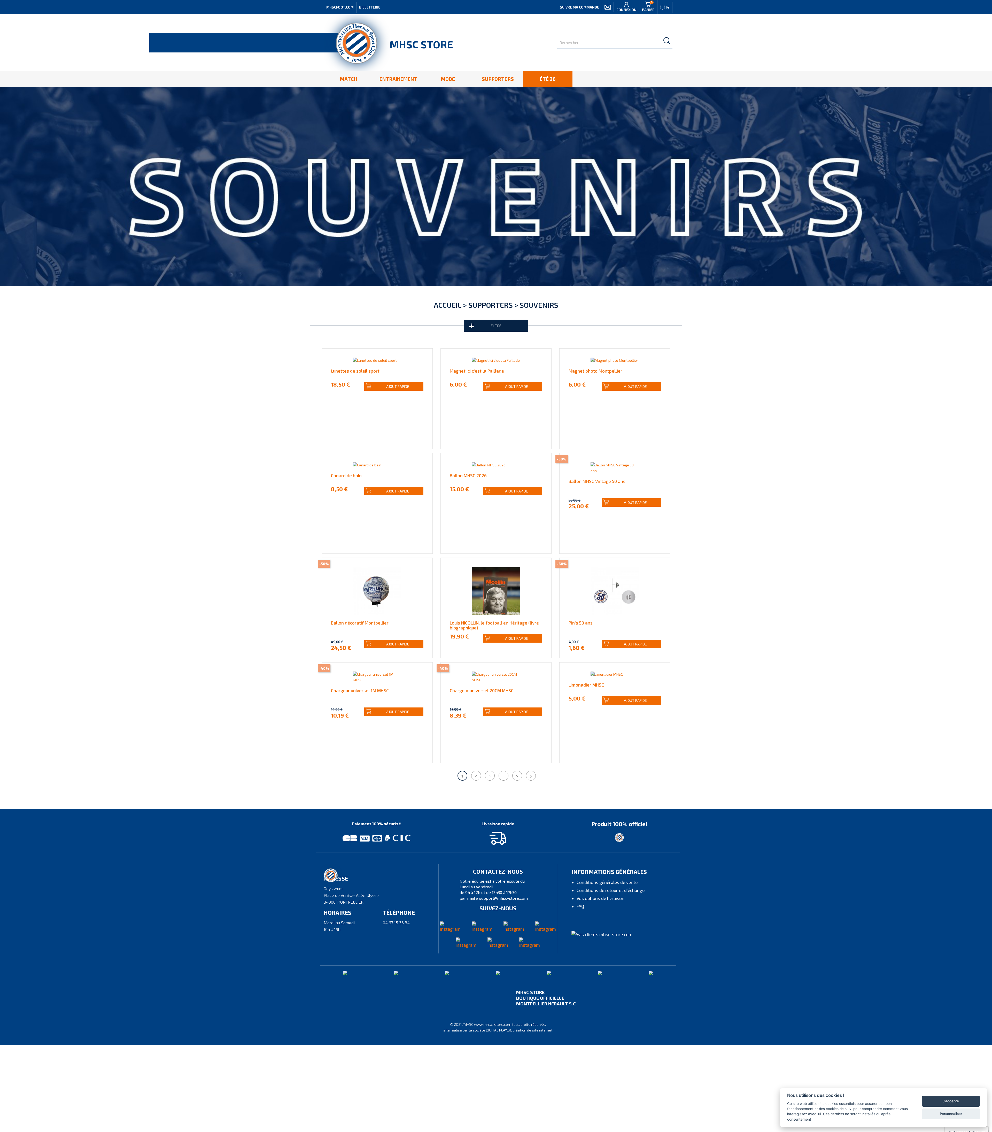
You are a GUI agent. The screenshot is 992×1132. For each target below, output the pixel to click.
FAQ (580, 906)
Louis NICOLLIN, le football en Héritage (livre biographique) (494, 625)
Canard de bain (346, 475)
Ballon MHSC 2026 (468, 475)
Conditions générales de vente (607, 882)
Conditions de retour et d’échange (611, 890)
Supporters (490, 305)
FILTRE (496, 326)
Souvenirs (539, 305)
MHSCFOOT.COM (340, 7)
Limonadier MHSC (586, 684)
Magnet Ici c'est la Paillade (477, 370)
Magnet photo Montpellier (595, 370)
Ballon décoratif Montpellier (360, 622)
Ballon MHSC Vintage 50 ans (597, 481)
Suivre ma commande (579, 7)
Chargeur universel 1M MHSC (360, 690)
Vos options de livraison (600, 898)
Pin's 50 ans (581, 622)
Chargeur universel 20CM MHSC (482, 690)
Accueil (447, 305)
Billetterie (369, 7)
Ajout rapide (397, 386)
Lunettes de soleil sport (355, 370)
